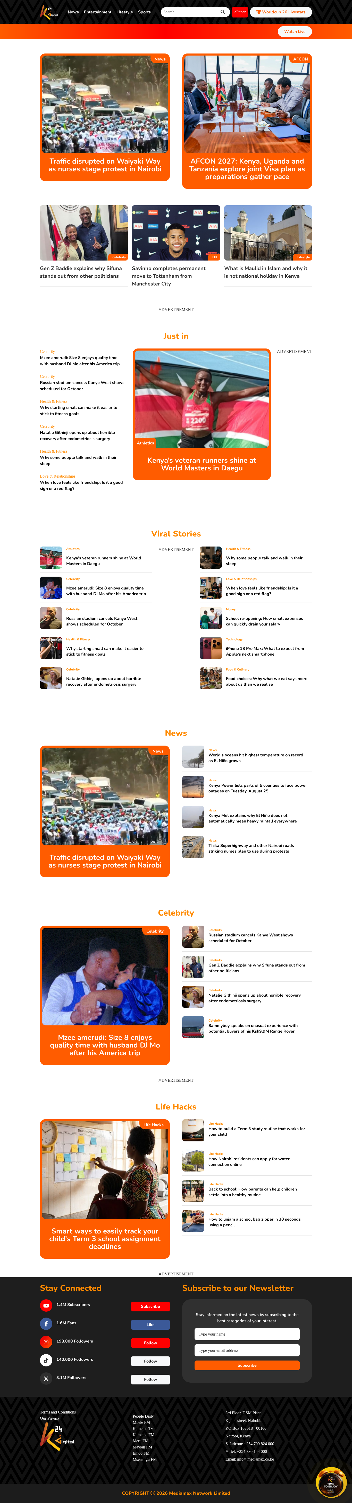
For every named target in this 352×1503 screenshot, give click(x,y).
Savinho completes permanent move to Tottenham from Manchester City (169, 276)
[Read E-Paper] (331, 1482)
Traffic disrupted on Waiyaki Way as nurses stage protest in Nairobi (105, 165)
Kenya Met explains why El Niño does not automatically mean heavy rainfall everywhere (252, 818)
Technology (234, 639)
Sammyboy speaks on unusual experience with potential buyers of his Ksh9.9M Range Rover (253, 1028)
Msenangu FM (145, 1459)
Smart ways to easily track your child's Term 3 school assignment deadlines (105, 1238)
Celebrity (119, 257)
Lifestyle (124, 12)
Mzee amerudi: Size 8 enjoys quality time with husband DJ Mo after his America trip (106, 591)
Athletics (145, 443)
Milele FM (141, 1422)
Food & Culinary (237, 669)
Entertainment (97, 12)
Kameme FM (143, 1435)
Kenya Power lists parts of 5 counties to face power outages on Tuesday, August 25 (257, 788)
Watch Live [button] (295, 31)
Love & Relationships (58, 476)
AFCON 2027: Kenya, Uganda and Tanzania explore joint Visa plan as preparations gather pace (247, 169)
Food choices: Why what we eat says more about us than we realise (266, 681)
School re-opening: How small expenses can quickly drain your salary (264, 621)
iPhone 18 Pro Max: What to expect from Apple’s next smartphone (265, 651)
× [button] (346, 1468)
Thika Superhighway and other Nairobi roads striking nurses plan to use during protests (251, 848)
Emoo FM (141, 1453)
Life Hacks (154, 1125)
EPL (215, 257)
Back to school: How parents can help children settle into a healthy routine (252, 1192)
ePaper (240, 12)
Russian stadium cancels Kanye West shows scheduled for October (101, 621)
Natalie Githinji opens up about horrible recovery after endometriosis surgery (103, 681)
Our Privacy (50, 1418)
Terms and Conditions (58, 1412)
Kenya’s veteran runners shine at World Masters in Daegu (201, 464)
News (73, 12)
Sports (144, 12)
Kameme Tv (143, 1429)
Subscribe (247, 1365)
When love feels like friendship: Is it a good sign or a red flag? (262, 591)
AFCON (300, 59)
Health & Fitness (53, 401)
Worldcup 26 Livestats (283, 12)
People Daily (143, 1416)
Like (151, 1325)
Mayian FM (142, 1447)
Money (231, 609)
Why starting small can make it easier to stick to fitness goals (105, 651)
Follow (150, 1343)
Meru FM (140, 1441)
